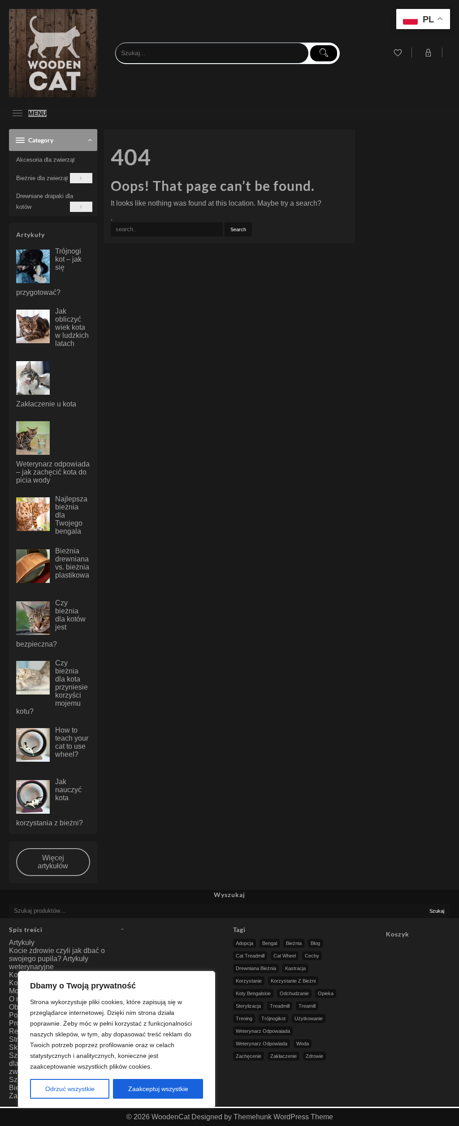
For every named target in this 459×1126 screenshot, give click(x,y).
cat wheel (284, 955)
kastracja (295, 968)
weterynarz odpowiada (261, 1043)
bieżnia (294, 943)
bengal (269, 943)
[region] (116, 1039)
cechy (312, 955)
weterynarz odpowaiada (263, 1031)
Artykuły (22, 942)
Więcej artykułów (53, 862)
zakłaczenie (283, 1056)
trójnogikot (273, 1018)
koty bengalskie (253, 993)
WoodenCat (171, 1117)
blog (315, 943)
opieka (325, 993)
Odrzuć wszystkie (70, 1088)
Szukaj (436, 911)
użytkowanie (308, 1018)
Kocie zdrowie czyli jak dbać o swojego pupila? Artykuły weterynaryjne (57, 959)
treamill (307, 1006)
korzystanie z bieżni (293, 981)
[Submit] (323, 53)
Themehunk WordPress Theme (283, 1117)
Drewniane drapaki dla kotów (44, 201)
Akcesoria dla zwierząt (45, 159)
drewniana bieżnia (256, 968)
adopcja (244, 943)
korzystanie (249, 981)
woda (302, 1043)
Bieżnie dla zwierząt (42, 178)
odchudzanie (294, 993)
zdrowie (314, 1056)
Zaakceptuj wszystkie (158, 1088)
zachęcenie (248, 1056)
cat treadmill (250, 955)
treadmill (280, 1006)
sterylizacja (248, 1006)
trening (244, 1018)
